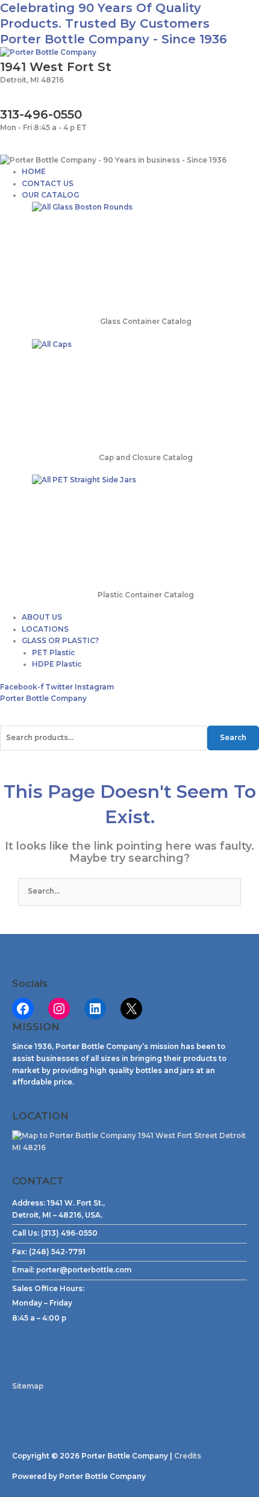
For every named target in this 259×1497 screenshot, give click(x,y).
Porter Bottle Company (43, 698)
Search (233, 737)
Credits (187, 1456)
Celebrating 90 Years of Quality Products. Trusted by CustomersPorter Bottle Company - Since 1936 (113, 23)
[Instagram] (59, 1008)
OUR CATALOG (50, 195)
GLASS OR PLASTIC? (60, 640)
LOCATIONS (45, 629)
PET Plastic (53, 653)
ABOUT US (42, 617)
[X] (131, 1008)
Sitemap (27, 1386)
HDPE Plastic (56, 664)
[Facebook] (23, 1008)
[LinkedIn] (95, 1008)
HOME (34, 171)
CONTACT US (47, 183)
